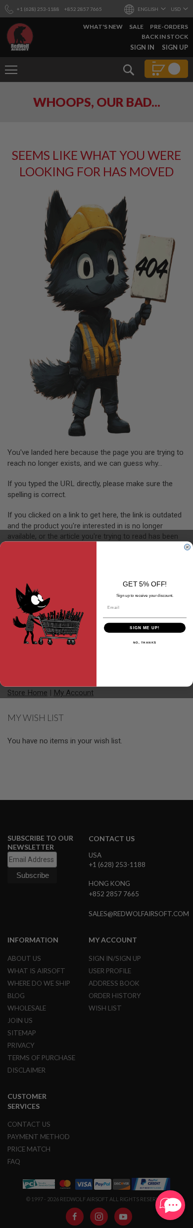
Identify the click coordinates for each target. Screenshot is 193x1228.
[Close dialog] (187, 547)
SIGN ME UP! (145, 628)
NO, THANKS (145, 643)
